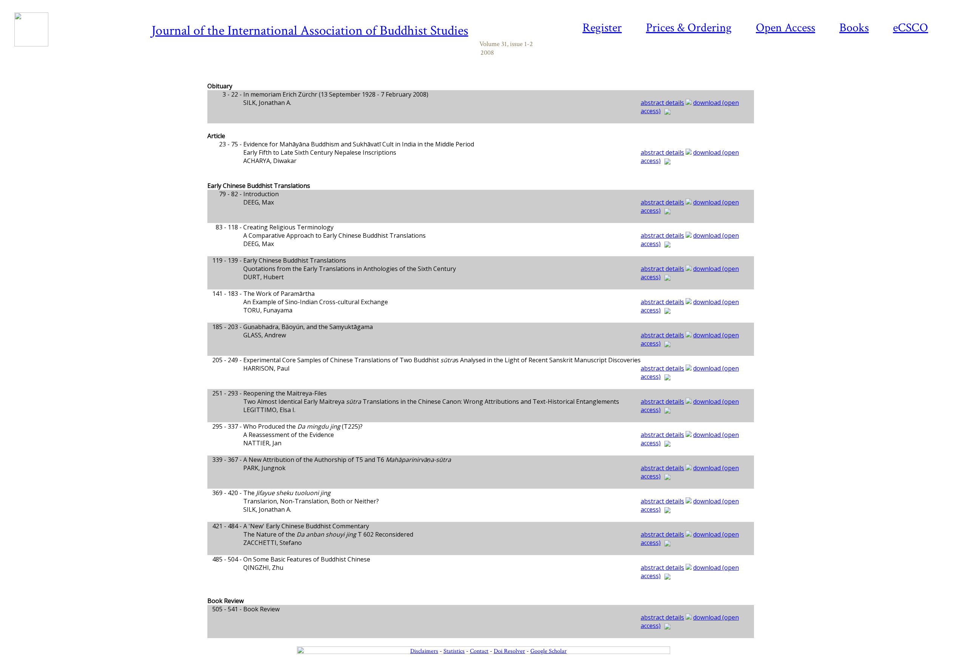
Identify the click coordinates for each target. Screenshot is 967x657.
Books (854, 27)
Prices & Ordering (689, 27)
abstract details (662, 102)
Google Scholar (548, 651)
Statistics (454, 651)
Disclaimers (424, 651)
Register (602, 27)
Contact (479, 651)
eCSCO (910, 27)
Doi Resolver (509, 651)
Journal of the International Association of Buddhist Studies (309, 31)
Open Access (785, 27)
